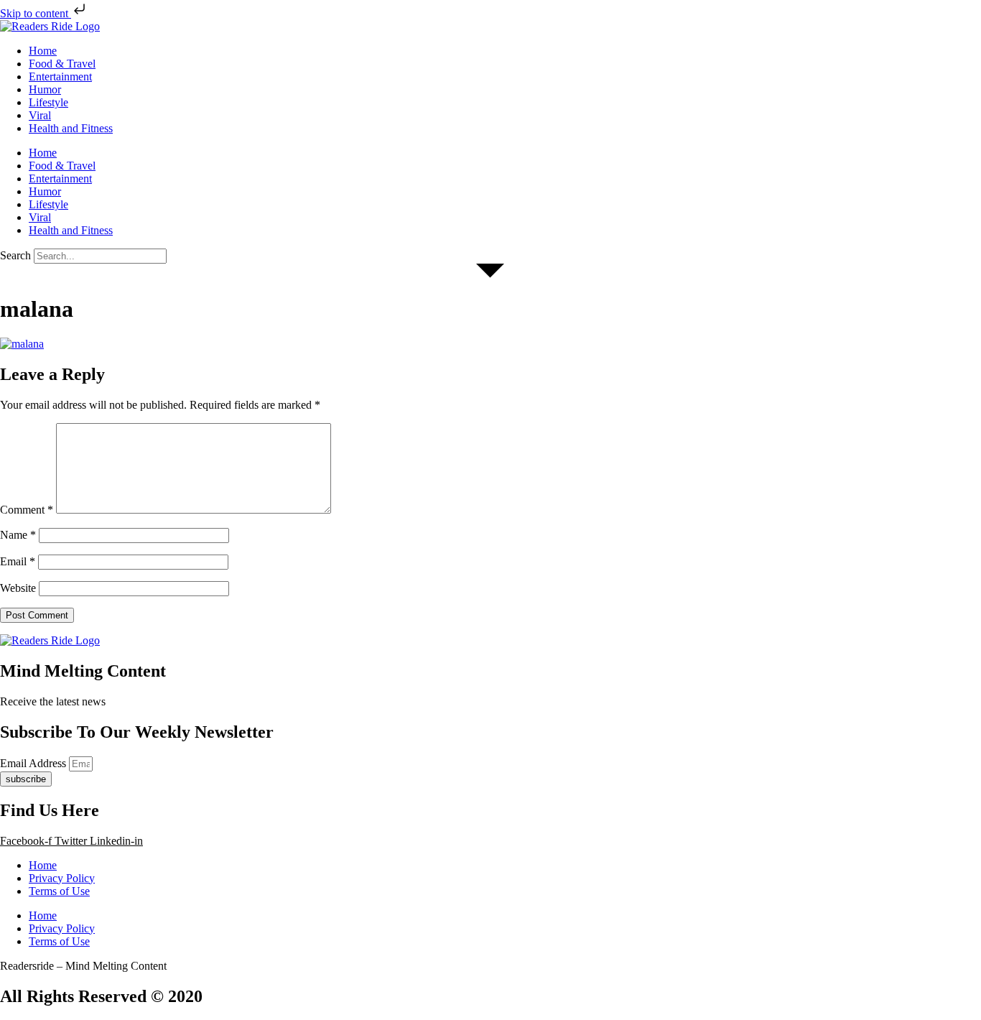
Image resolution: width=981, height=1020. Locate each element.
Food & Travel (62, 63)
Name (18, 535)
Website (18, 588)
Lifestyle (48, 102)
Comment (26, 510)
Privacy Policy (62, 878)
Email (17, 561)
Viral (40, 115)
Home (43, 51)
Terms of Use (59, 891)
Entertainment (60, 76)
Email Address (34, 763)
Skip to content (35, 13)
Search (15, 255)
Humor (45, 89)
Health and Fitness (71, 128)
